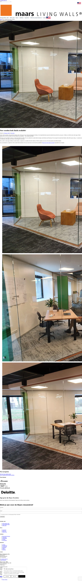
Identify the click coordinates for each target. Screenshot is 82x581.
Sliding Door (4, 531)
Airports (3, 544)
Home (1, 17)
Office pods (12, 17)
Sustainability (4, 538)
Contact (44, 17)
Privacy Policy (4, 579)
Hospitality (4, 547)
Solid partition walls (5, 523)
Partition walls (5, 17)
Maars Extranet (62, 3)
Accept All (21, 576)
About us (40, 17)
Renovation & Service (72, 3)
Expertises (27, 17)
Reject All (14, 576)
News (67, 3)
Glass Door (4, 529)
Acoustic (3, 539)
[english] (79, 3)
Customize (7, 576)
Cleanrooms (4, 537)
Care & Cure (4, 546)
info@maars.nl (3, 560)
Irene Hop (12, 133)
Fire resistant (4, 540)
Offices (3, 548)
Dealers (57, 3)
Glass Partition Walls (6, 524)
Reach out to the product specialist (48, 142)
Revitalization (4, 545)
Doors (17, 17)
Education (4, 549)
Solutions (21, 17)
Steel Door (4, 530)
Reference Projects (34, 17)
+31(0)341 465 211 (4, 559)
